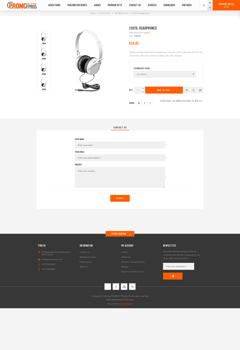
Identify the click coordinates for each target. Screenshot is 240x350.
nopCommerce (125, 304)
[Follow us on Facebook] (116, 286)
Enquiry (78, 164)
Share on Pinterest (150, 103)
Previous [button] (43, 28)
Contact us (85, 252)
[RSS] (132, 286)
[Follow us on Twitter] (107, 286)
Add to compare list (193, 90)
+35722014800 (48, 264)
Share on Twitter (138, 103)
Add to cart (164, 90)
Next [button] (43, 94)
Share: (132, 103)
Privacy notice (86, 262)
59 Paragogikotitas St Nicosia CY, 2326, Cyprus (56, 253)
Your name (79, 139)
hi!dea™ (147, 32)
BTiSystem (128, 299)
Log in (212, 2)
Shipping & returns (88, 257)
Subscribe (172, 276)
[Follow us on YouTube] (124, 286)
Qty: (131, 90)
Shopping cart (226, 5)
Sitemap (124, 266)
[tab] (120, 127)
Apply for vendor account (132, 271)
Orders (124, 252)
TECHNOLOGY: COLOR (141, 68)
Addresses (126, 257)
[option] (44, 38)
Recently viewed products (133, 262)
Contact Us (120, 127)
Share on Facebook (144, 103)
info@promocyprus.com (52, 259)
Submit (120, 198)
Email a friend (200, 90)
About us (84, 266)
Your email (79, 152)
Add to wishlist (187, 90)
